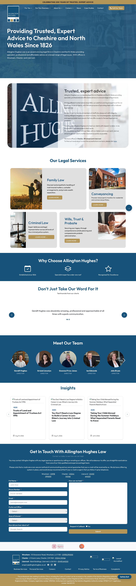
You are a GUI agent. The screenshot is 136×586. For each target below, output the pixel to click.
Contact (100, 8)
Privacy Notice (83, 569)
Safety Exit (124, 577)
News (79, 8)
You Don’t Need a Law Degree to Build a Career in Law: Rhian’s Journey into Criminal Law (66, 417)
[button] (124, 360)
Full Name (12, 481)
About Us (57, 8)
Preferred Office (15, 507)
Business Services (20, 569)
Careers (69, 8)
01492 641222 (63, 561)
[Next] (127, 414)
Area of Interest (15, 516)
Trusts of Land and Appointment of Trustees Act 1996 (27, 413)
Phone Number (14, 489)
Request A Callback (77, 526)
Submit (98, 531)
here (115, 141)
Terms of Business (99, 569)
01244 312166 (60, 558)
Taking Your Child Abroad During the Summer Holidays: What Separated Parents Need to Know (105, 417)
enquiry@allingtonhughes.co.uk (34, 565)
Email (11, 498)
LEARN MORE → (54, 197)
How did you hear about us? (19, 525)
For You (27, 8)
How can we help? (75, 481)
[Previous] (8, 414)
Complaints (115, 569)
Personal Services (36, 569)
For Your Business (42, 8)
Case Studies (89, 8)
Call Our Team (117, 8)
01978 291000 (67, 555)
